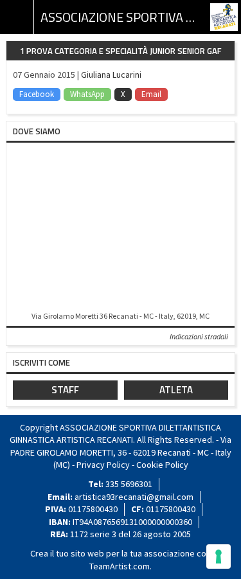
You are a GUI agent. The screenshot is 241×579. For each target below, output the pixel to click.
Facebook (36, 94)
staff (65, 389)
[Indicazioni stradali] (120, 228)
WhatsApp (87, 94)
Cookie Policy (162, 464)
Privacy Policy (103, 464)
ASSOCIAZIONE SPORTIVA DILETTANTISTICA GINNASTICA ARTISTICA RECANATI (120, 17)
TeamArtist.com (119, 566)
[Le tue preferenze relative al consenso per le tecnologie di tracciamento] (218, 556)
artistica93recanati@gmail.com (134, 497)
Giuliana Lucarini (111, 74)
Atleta (176, 389)
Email (151, 94)
